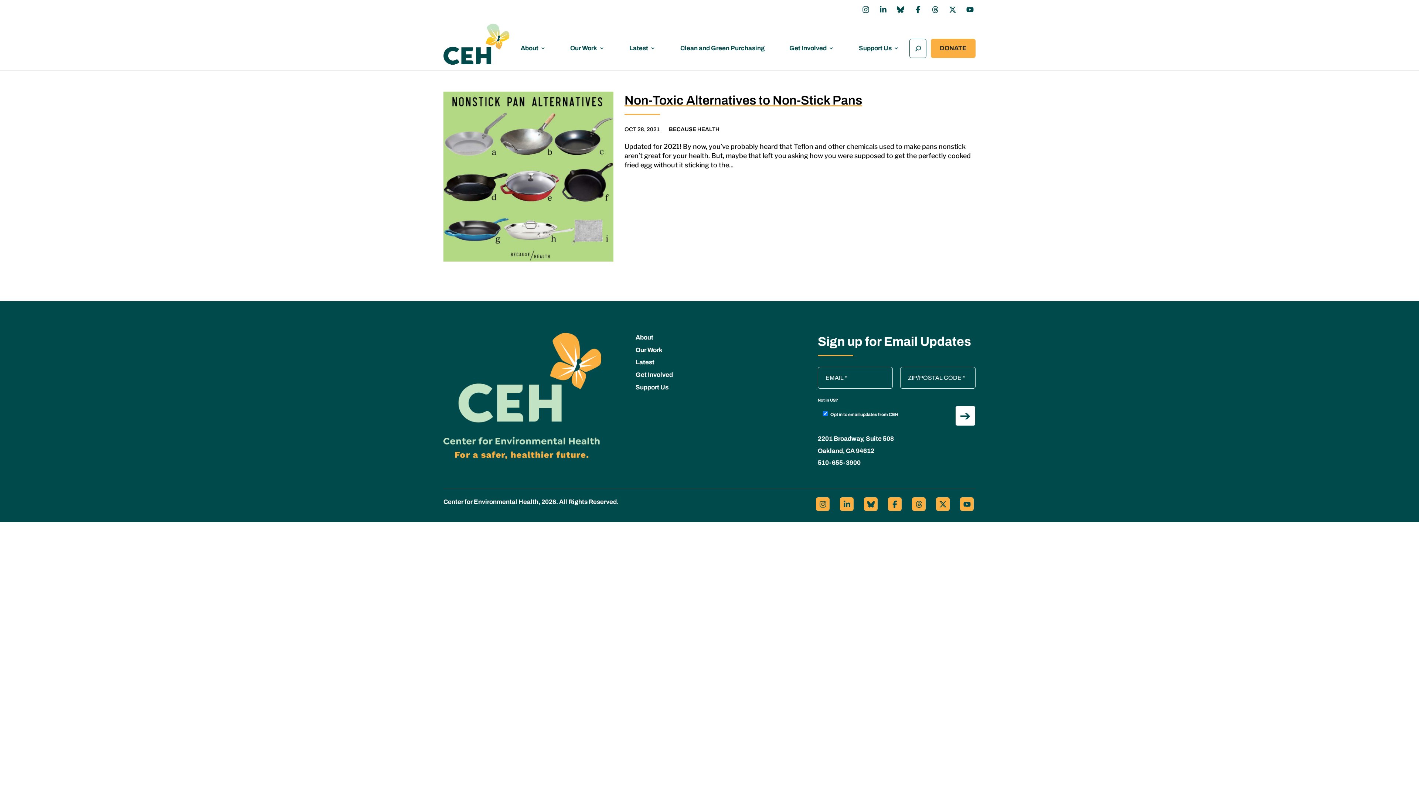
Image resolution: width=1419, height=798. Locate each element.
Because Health (694, 129)
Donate (953, 48)
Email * (830, 370)
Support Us (875, 48)
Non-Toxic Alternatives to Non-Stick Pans (743, 100)
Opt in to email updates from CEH (864, 414)
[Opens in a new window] (865, 9)
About (529, 48)
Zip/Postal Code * (926, 370)
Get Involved (808, 48)
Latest (638, 48)
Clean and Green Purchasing (722, 48)
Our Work (583, 48)
